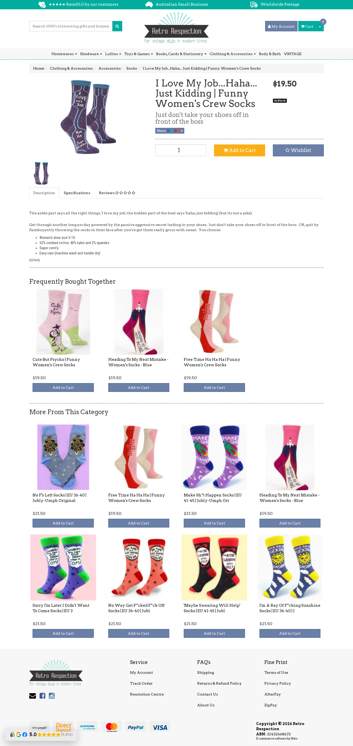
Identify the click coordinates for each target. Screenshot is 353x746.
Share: (162, 131)
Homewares (62, 54)
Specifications (77, 193)
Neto (294, 738)
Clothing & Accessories (231, 54)
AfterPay (272, 694)
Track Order (141, 683)
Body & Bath (270, 54)
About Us (205, 705)
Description (44, 193)
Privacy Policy (277, 683)
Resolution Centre (147, 694)
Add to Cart (242, 150)
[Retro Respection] (176, 26)
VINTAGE (293, 54)
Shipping (205, 672)
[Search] (117, 26)
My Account (141, 672)
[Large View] (41, 173)
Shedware (89, 54)
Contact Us (207, 694)
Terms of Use (276, 672)
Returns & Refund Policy (219, 683)
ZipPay (270, 705)
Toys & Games (137, 54)
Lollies (112, 54)
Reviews (107, 193)
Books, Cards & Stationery (180, 54)
